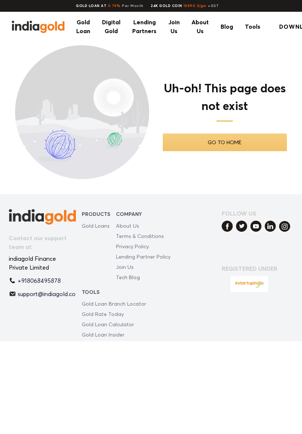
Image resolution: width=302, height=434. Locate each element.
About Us (127, 226)
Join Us (125, 267)
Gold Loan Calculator (108, 324)
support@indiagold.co (47, 294)
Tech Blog (128, 277)
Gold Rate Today (103, 314)
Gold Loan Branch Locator (114, 303)
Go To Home (225, 142)
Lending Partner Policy (143, 256)
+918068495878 (39, 280)
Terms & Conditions (140, 236)
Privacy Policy (132, 246)
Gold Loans (96, 226)
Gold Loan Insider (103, 334)
